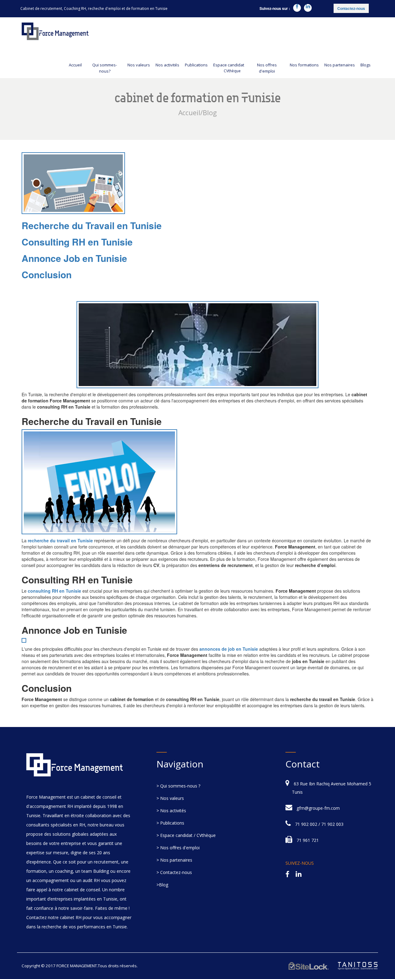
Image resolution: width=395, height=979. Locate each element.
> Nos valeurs (170, 798)
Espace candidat (228, 68)
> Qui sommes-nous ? (178, 786)
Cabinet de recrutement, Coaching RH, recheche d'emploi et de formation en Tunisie (94, 8)
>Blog (162, 885)
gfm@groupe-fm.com (318, 808)
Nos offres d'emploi (267, 68)
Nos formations (304, 65)
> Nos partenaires (174, 860)
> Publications (170, 823)
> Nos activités (171, 810)
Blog (210, 112)
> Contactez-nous (174, 872)
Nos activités (167, 65)
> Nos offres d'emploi (178, 848)
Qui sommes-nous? (104, 68)
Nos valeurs (138, 65)
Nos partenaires (339, 65)
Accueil (75, 65)
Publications (196, 65)
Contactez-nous (351, 8)
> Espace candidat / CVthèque (186, 835)
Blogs (365, 65)
